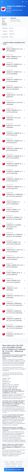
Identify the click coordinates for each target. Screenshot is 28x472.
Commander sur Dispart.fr (15, 469)
